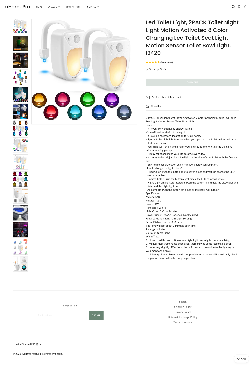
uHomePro (17, 6)
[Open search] (233, 7)
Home (39, 6)
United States (26, 344)
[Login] (239, 7)
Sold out (192, 82)
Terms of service (182, 322)
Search (183, 301)
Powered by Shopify (52, 353)
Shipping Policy (182, 306)
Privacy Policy (183, 311)
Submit (96, 315)
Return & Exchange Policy (182, 317)
